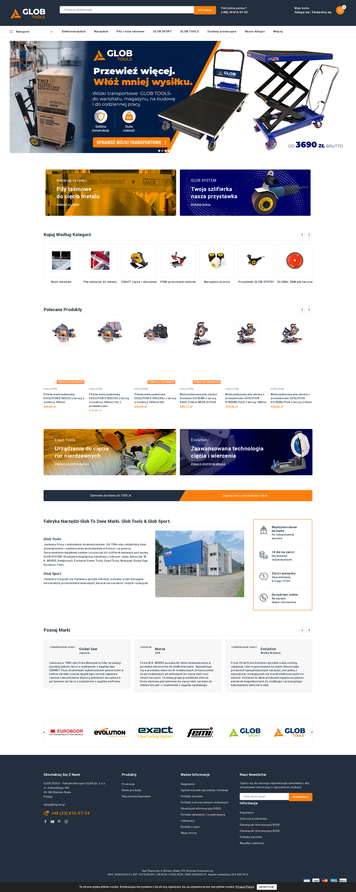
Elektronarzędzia (74, 31)
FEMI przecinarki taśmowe (179, 282)
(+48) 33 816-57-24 (234, 12)
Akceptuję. (266, 887)
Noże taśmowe (61, 282)
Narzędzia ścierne (217, 282)
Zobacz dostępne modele (72, 464)
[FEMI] (200, 732)
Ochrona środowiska (253, 818)
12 (194, 151)
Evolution (268, 649)
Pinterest (59, 822)
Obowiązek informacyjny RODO (201, 808)
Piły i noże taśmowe (131, 31)
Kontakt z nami (190, 826)
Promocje (128, 784)
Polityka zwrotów (192, 796)
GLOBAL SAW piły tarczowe (296, 282)
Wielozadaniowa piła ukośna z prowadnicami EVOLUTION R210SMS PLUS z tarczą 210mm (291, 398)
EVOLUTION (50, 389)
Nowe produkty (131, 790)
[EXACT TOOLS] (156, 732)
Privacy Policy (245, 886)
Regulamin (188, 784)
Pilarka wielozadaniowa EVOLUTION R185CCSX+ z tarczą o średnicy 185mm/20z (155, 398)
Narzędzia (101, 31)
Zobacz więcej (61, 286)
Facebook (46, 822)
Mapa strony (189, 832)
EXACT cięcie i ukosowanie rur (143, 282)
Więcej (278, 31)
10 (188, 151)
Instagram (67, 822)
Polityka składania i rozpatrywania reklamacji (203, 817)
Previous (11, 95)
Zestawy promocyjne (221, 31)
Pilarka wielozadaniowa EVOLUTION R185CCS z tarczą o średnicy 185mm (64, 398)
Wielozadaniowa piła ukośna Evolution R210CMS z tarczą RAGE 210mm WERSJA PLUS (198, 398)
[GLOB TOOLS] (289, 732)
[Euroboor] (66, 732)
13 (197, 151)
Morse (160, 649)
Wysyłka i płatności (252, 843)
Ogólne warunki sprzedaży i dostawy (204, 790)
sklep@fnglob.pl (54, 804)
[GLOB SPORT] (245, 732)
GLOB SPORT (162, 31)
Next (344, 95)
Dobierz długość (68, 204)
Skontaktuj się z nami (62, 775)
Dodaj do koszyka (80, 325)
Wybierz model (201, 204)
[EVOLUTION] (111, 732)
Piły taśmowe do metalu (100, 282)
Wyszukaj (205, 10)
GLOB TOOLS (189, 31)
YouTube (53, 822)
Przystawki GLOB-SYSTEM (256, 282)
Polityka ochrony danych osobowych (204, 802)
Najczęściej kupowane (136, 796)
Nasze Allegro (255, 31)
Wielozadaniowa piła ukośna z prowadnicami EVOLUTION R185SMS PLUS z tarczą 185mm (246, 398)
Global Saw (88, 649)
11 (191, 151)
